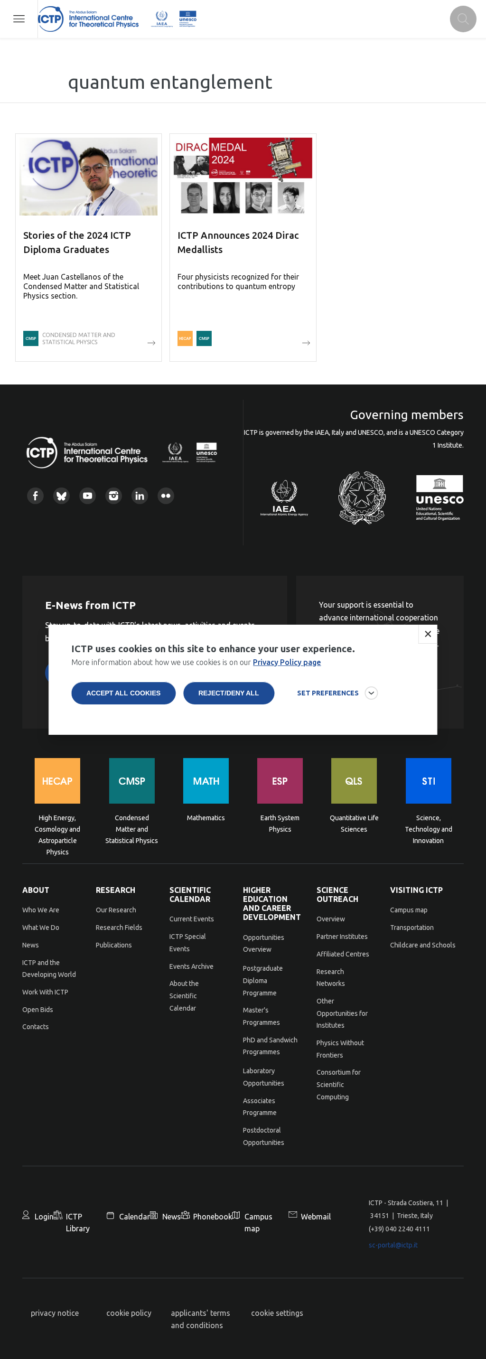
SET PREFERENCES (328, 693)
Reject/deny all (228, 693)
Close (428, 634)
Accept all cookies (123, 693)
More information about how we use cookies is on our (196, 662)
